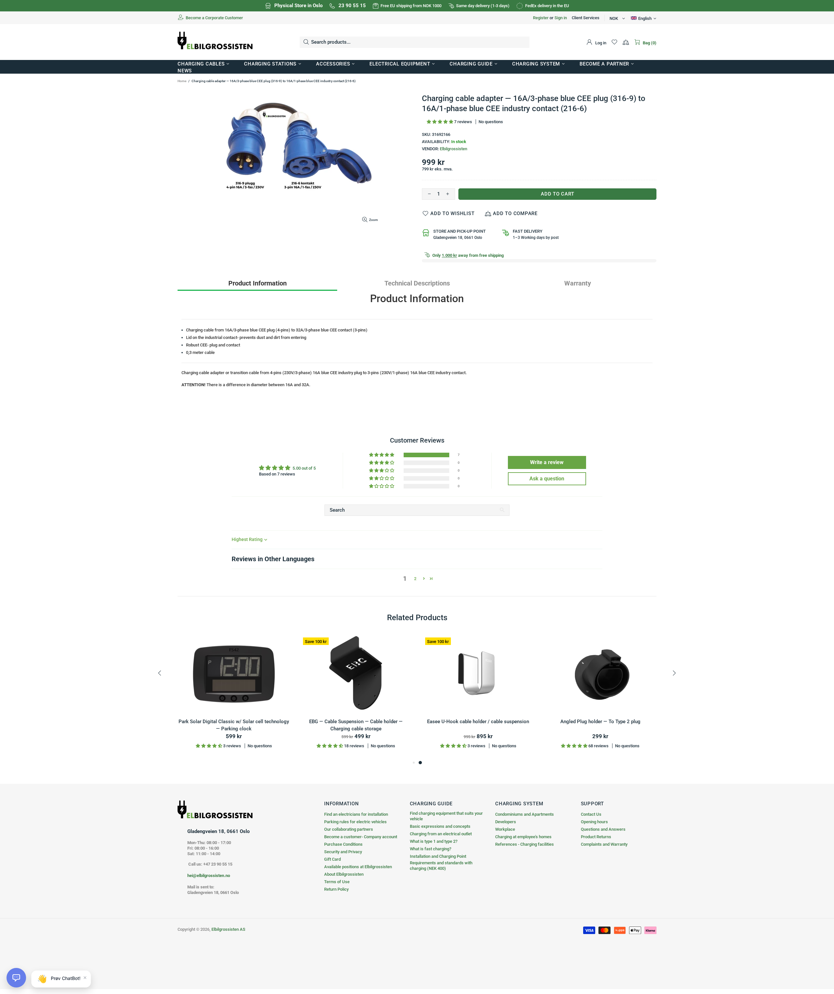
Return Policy (336, 889)
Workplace (505, 829)
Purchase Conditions (343, 844)
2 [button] (415, 578)
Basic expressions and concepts (440, 826)
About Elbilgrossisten (344, 874)
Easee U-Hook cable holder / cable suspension (478, 721)
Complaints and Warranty (604, 844)
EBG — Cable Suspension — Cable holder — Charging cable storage (356, 725)
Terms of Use (337, 881)
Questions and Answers (603, 829)
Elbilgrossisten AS (215, 42)
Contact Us (591, 814)
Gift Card (332, 859)
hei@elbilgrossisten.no (208, 875)
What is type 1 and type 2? (433, 841)
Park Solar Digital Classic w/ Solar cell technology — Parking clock (234, 725)
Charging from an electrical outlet (441, 833)
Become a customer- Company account (360, 836)
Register (541, 17)
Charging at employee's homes (523, 836)
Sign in (560, 17)
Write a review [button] (547, 462)
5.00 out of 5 (304, 468)
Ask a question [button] (546, 478)
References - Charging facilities (524, 844)
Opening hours (594, 821)
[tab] (257, 283)
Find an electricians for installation (356, 814)
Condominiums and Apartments (524, 814)
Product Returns (596, 836)
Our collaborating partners (348, 829)
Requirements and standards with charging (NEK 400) (441, 865)
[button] (440, 121)
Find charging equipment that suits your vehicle (446, 816)
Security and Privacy (343, 851)
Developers (505, 821)
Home (182, 81)
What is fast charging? (430, 848)
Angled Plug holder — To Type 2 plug (600, 721)
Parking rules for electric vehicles (355, 821)
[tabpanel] (478, 696)
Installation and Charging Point (438, 856)
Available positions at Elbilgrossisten (358, 866)
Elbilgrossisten (453, 148)
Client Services (585, 17)
